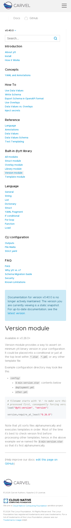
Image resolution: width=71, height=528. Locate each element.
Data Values (11, 134)
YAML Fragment (14, 212)
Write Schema (13, 95)
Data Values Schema (16, 138)
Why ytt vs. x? (13, 270)
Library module (13, 169)
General (9, 192)
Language (10, 126)
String (8, 196)
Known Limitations (15, 282)
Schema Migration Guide (18, 274)
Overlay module (14, 165)
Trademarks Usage (12, 520)
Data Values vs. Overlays (19, 107)
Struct (8, 208)
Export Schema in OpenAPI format (24, 99)
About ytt (10, 52)
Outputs (9, 243)
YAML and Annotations (18, 75)
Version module (13, 173)
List (7, 200)
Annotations (12, 130)
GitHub (34, 18)
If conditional (12, 216)
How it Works (12, 60)
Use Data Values (14, 91)
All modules (11, 157)
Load (8, 228)
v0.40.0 (9, 30)
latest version (16, 313)
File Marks (10, 247)
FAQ (7, 266)
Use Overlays (12, 103)
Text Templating (14, 142)
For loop (9, 220)
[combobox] (32, 38)
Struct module (13, 161)
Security (9, 278)
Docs (16, 18)
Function (10, 224)
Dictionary (10, 204)
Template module (15, 177)
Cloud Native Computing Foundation (30, 506)
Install (8, 56)
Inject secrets (12, 110)
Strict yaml (11, 251)
